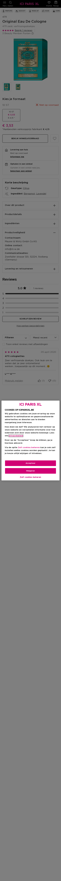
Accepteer (30, 463)
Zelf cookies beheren (30, 477)
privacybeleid (16, 436)
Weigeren (30, 471)
